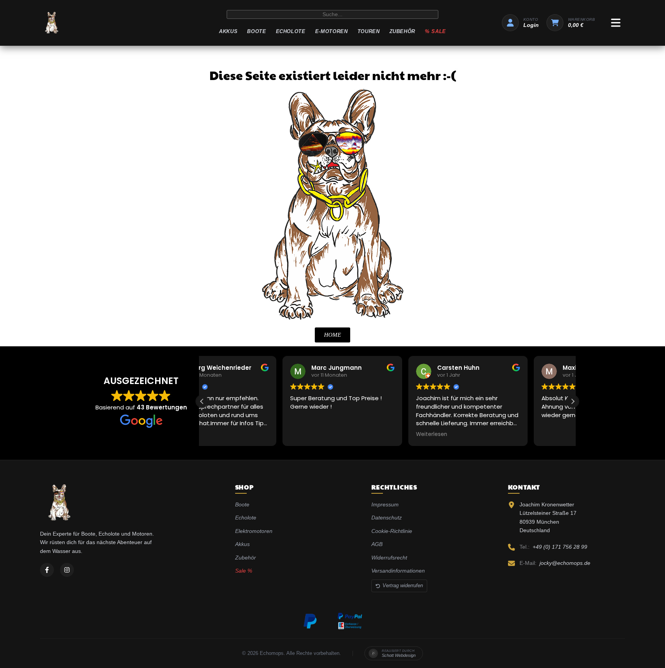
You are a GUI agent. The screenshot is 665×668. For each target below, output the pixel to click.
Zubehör (402, 31)
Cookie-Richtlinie (391, 531)
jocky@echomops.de (565, 563)
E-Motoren (331, 31)
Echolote (291, 31)
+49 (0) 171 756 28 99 (560, 547)
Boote (256, 31)
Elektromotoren (253, 531)
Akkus (228, 31)
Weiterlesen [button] (350, 434)
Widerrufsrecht (389, 557)
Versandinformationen (398, 571)
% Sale (435, 31)
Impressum (385, 504)
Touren (369, 31)
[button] (572, 401)
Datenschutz (386, 517)
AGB (377, 544)
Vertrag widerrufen (403, 585)
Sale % (243, 571)
